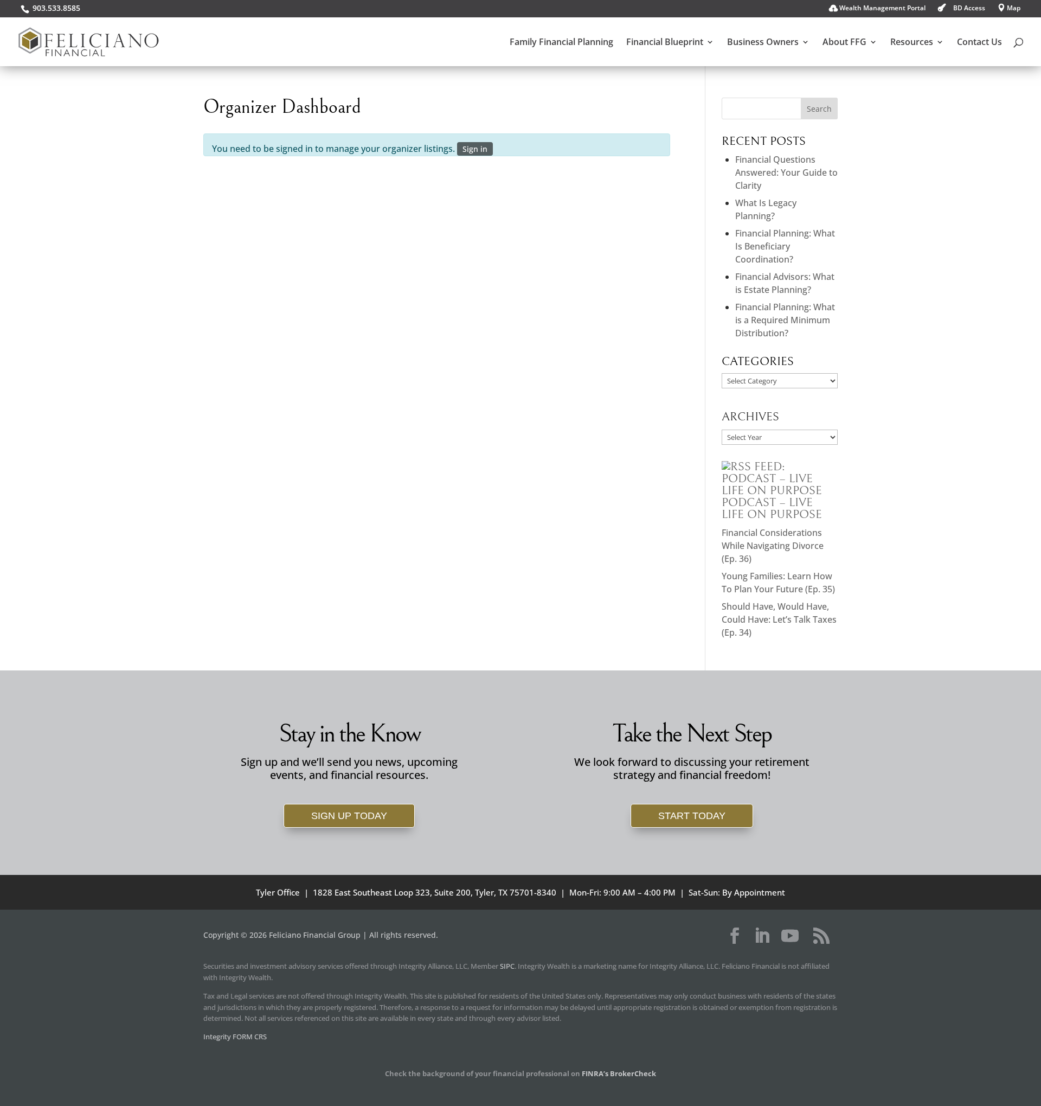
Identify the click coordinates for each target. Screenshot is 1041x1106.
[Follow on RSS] (821, 935)
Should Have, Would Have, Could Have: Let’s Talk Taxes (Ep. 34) (779, 619)
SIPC (507, 966)
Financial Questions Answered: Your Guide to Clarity (786, 172)
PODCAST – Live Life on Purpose (772, 508)
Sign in (474, 149)
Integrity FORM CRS (235, 1036)
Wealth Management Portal (882, 8)
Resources (911, 43)
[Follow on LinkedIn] (762, 935)
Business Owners (763, 43)
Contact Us (979, 43)
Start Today (691, 815)
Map (1013, 8)
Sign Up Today (349, 815)
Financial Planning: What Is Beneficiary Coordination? (785, 246)
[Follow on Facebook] (734, 935)
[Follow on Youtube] (790, 935)
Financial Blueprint (664, 43)
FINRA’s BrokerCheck (619, 1073)
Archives (750, 417)
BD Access (969, 8)
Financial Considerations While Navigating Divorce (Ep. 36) (773, 546)
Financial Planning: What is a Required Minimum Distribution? (785, 320)
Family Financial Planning (561, 43)
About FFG (844, 43)
